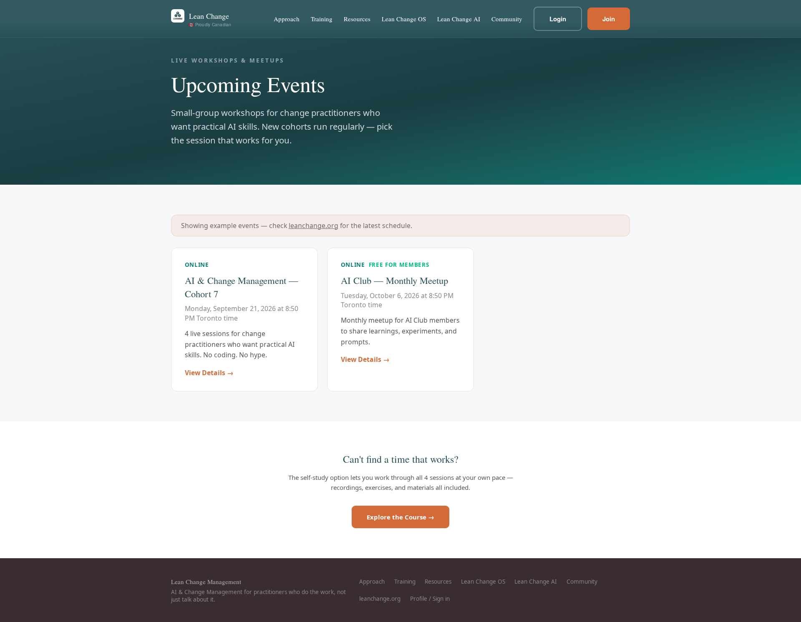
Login (557, 18)
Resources (357, 19)
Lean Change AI (458, 19)
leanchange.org (313, 225)
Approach (287, 19)
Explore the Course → (400, 517)
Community (506, 19)
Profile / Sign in (430, 598)
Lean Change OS (404, 19)
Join (608, 18)
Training (321, 19)
